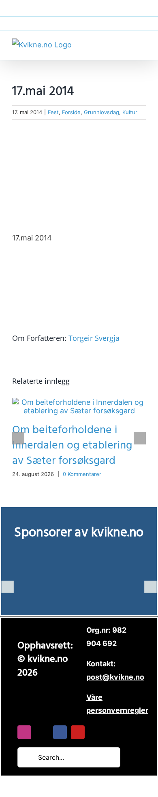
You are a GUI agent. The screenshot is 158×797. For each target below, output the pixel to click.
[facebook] (60, 732)
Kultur (129, 112)
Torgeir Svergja (94, 338)
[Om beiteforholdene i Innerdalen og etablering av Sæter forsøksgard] (79, 402)
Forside (71, 112)
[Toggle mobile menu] (142, 44)
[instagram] (24, 732)
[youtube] (78, 732)
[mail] (42, 732)
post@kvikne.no (79, 23)
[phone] (95, 732)
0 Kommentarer (82, 474)
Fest (53, 112)
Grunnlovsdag (101, 112)
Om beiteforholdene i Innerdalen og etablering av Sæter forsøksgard (72, 445)
